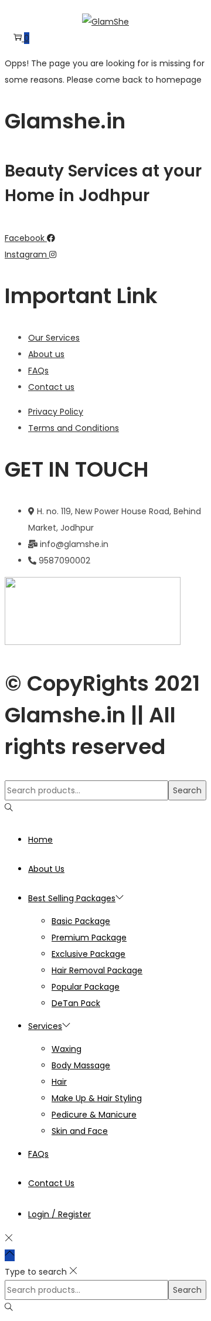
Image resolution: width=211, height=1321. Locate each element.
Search (187, 790)
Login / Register (59, 1214)
